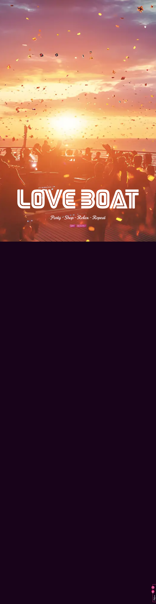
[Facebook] (153, 591)
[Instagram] (153, 587)
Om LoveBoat (81, 226)
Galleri (73, 226)
